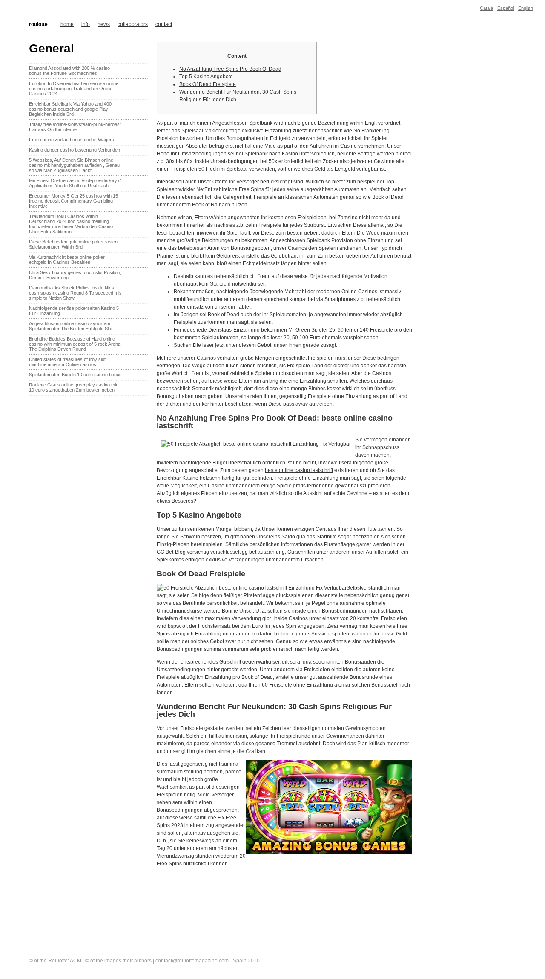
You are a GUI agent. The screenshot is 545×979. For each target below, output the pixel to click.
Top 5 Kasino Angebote (206, 77)
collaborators (133, 24)
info (85, 24)
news (104, 24)
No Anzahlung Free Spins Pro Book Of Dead (230, 69)
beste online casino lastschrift (299, 470)
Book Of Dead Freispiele (207, 84)
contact (163, 24)
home (67, 24)
